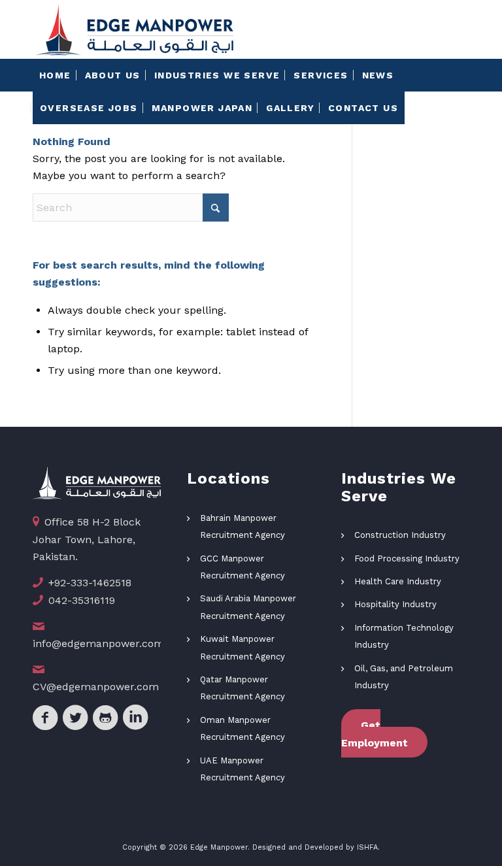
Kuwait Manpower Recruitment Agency (242, 647)
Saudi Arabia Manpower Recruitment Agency (248, 606)
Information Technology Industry (404, 636)
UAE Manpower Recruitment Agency (242, 769)
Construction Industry (400, 535)
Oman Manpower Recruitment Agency (242, 728)
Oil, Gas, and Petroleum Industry (403, 676)
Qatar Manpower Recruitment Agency (242, 687)
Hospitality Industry (395, 604)
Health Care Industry (397, 581)
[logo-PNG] (135, 29)
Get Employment (374, 733)
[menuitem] (55, 75)
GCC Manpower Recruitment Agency (242, 567)
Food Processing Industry (407, 558)
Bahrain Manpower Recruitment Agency (242, 526)
